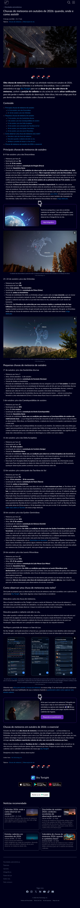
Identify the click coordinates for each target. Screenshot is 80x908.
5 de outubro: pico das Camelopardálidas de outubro (23, 121)
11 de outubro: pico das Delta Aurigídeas (20, 123)
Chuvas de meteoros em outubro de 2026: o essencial (23, 144)
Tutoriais (6, 865)
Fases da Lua (7, 875)
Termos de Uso (38, 900)
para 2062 (54, 194)
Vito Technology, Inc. (40, 275)
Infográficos (7, 872)
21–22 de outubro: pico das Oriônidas (19, 113)
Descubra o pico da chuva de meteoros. (20, 136)
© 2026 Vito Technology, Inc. (40, 897)
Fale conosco (7, 882)
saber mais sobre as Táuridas (15, 507)
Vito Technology (40, 68)
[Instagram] (31, 891)
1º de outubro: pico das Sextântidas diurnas (21, 118)
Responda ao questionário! (52, 717)
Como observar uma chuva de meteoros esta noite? (22, 134)
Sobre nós (6, 879)
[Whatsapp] (47, 78)
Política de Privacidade (26, 900)
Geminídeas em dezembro (38, 540)
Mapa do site (56, 900)
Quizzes (6, 869)
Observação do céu (29, 22)
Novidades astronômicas (13, 7)
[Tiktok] (49, 891)
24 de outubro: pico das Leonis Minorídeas (20, 131)
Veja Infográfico (48, 222)
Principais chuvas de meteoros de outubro (19, 108)
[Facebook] (32, 78)
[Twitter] (37, 78)
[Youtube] (44, 891)
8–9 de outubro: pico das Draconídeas (19, 110)
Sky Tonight (25, 89)
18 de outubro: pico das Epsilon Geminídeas (21, 128)
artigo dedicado (62, 198)
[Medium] (40, 891)
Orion (67, 359)
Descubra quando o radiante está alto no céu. (21, 139)
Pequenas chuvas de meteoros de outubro (19, 115)
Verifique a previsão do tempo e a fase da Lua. (21, 141)
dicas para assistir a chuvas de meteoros (27, 687)
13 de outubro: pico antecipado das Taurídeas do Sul (23, 126)
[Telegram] (42, 78)
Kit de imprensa (47, 900)
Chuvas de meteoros (15, 22)
